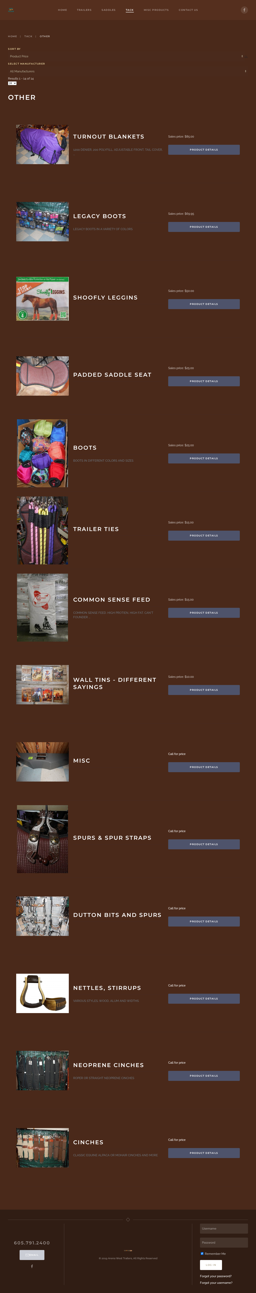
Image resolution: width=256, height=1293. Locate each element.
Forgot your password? (216, 1276)
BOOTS (85, 447)
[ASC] (246, 56)
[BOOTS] (42, 453)
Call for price (177, 754)
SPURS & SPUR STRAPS (112, 837)
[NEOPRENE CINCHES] (42, 1070)
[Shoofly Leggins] (42, 299)
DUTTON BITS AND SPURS (117, 915)
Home (62, 9)
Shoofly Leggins (105, 297)
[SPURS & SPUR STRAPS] (42, 839)
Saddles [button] (109, 9)
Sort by (14, 48)
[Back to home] (11, 10)
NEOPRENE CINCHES (108, 1065)
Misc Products (156, 9)
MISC (81, 760)
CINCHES (88, 1142)
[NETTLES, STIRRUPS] (42, 993)
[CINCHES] (42, 1147)
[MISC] (42, 762)
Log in (211, 1264)
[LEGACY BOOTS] (42, 221)
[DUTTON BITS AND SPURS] (42, 916)
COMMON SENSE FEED (112, 599)
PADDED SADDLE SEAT (112, 374)
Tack (130, 9)
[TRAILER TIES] (42, 530)
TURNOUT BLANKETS (109, 136)
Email (34, 1254)
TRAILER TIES (96, 529)
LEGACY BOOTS (99, 216)
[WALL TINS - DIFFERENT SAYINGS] (42, 684)
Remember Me (215, 1254)
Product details (204, 149)
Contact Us (188, 9)
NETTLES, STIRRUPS (107, 987)
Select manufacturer (26, 63)
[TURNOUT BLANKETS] (42, 144)
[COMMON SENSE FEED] (42, 608)
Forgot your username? (216, 1283)
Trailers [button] (84, 9)
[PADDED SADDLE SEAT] (42, 376)
